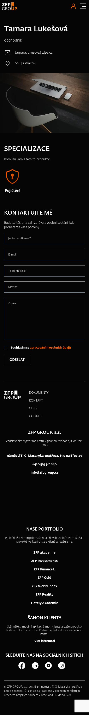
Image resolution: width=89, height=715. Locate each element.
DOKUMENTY (39, 392)
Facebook (21, 665)
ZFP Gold (44, 577)
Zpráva (12, 303)
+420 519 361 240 (44, 464)
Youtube (48, 665)
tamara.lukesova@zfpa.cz (34, 52)
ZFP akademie (44, 552)
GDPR (33, 408)
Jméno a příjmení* (19, 238)
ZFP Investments (44, 561)
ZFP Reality (44, 594)
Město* (12, 287)
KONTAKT (36, 400)
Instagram (61, 665)
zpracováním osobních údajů (50, 347)
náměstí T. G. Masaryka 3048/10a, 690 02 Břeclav (44, 455)
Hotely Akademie (44, 603)
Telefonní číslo (17, 271)
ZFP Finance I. (44, 569)
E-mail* (13, 254)
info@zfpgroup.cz (44, 472)
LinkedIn (35, 665)
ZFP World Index (44, 586)
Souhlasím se (41, 347)
